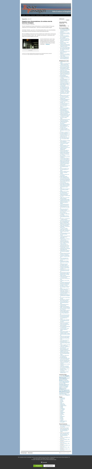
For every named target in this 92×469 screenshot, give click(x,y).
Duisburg (61, 379)
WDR (65, 393)
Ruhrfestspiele (67, 390)
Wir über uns (28, 15)
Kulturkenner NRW (62, 404)
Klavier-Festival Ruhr (62, 383)
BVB (67, 376)
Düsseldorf (65, 379)
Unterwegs (50, 53)
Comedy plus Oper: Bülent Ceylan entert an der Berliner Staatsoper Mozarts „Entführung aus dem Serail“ (65, 45)
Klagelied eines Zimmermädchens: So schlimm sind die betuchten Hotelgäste (37, 22)
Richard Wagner (61, 390)
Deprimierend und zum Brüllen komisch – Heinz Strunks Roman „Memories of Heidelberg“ (64, 36)
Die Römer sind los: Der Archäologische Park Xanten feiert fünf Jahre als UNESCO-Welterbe (65, 55)
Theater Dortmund (62, 393)
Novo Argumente (62, 409)
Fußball (63, 381)
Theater (68, 392)
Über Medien (62, 419)
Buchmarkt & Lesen (38, 53)
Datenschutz (51, 15)
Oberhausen (65, 387)
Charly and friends (62, 398)
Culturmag (61, 399)
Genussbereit (61, 401)
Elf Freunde (61, 400)
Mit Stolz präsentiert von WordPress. (65, 452)
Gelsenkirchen (67, 381)
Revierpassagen (24, 452)
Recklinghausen (62, 389)
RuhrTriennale (67, 391)
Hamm (67, 382)
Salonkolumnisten (62, 412)
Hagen (64, 382)
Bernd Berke (32, 24)
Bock (60, 424)
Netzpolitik (61, 407)
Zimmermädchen (36, 54)
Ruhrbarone (61, 411)
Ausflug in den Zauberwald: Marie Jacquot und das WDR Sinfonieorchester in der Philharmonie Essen (64, 57)
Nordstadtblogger (62, 408)
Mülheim (66, 386)
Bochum (67, 375)
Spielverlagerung (62, 416)
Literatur (67, 385)
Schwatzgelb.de (62, 414)
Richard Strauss (67, 389)
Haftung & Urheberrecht (39, 15)
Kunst (60, 385)
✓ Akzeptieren (38, 465)
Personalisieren (44, 468)
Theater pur (61, 417)
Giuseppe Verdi (61, 382)
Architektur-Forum (62, 397)
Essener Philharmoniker (65, 380)
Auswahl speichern (49, 465)
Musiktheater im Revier (62, 386)
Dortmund (62, 378)
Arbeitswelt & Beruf (32, 53)
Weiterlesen (48, 44)
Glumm (61, 402)
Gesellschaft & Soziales (44, 53)
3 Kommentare (41, 54)
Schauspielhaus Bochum (62, 392)
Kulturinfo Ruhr (62, 403)
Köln (65, 385)
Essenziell (45, 462)
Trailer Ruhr (61, 418)
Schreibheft (61, 413)
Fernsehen (60, 381)
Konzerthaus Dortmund (63, 384)
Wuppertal (67, 394)
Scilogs (61, 415)
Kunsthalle (62, 385)
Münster (60, 387)
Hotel (28, 54)
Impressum (46, 15)
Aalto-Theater (61, 375)
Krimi (68, 384)
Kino (68, 382)
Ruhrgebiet (61, 391)
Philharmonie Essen (62, 388)
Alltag (28, 53)
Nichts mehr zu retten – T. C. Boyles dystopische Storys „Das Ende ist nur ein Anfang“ (65, 33)
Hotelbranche (32, 54)
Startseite (23, 15)
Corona (69, 376)
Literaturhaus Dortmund (63, 405)
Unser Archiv (33, 15)
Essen (60, 380)
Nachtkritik (61, 406)
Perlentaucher (62, 410)
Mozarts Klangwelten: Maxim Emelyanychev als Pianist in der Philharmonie (65, 52)
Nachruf (63, 387)
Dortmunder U (68, 378)
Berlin (64, 375)
